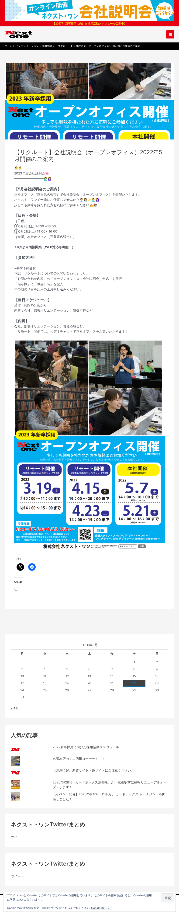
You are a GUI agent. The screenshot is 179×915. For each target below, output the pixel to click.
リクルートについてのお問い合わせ (50, 273)
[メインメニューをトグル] (170, 34)
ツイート (17, 837)
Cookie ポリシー (101, 908)
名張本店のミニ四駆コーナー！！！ (79, 759)
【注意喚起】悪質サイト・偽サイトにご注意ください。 (93, 770)
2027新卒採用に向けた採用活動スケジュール (86, 747)
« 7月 (15, 708)
